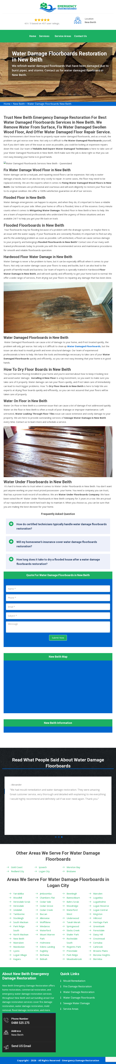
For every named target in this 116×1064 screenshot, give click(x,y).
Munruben (18, 942)
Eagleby (44, 950)
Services (44, 36)
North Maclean (20, 934)
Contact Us (80, 36)
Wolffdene (45, 922)
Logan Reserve (101, 905)
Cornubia (97, 942)
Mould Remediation (74, 980)
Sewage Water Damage (76, 1003)
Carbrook (98, 946)
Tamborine (19, 914)
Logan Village (20, 954)
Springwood (73, 926)
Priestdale (72, 950)
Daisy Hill (98, 934)
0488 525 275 (20, 1023)
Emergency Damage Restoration (80, 1060)
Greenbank (99, 926)
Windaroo (45, 926)
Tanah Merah (73, 922)
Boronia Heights (101, 954)
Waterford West (72, 912)
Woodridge (72, 905)
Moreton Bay (73, 867)
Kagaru (17, 959)
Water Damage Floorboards (79, 997)
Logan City (44, 871)
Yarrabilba (18, 893)
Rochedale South (72, 940)
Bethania (44, 954)
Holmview (45, 942)
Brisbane (71, 871)
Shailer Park (73, 934)
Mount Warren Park (47, 936)
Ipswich (43, 867)
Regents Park (74, 946)
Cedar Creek (46, 909)
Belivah (43, 959)
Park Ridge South (19, 928)
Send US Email (21, 1046)
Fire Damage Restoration (77, 986)
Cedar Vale (45, 901)
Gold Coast (17, 867)
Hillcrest (97, 918)
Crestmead (99, 938)
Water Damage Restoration (78, 992)
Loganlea (98, 897)
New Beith (19, 103)
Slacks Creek (73, 930)
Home (32, 36)
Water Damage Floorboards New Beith (49, 103)
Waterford (45, 930)
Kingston (97, 914)
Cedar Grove (46, 905)
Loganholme (99, 901)
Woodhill (17, 897)
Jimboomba (46, 893)
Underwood (73, 918)
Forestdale (99, 930)
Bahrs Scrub (73, 901)
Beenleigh (72, 893)
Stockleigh (18, 918)
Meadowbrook (74, 959)
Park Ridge (72, 954)
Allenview (45, 918)
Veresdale (18, 905)
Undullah (17, 909)
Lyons (16, 950)
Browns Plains (100, 950)
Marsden (97, 893)
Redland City (17, 871)
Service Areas (63, 36)
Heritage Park (100, 922)
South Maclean (20, 922)
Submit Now (58, 637)
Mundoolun (19, 946)
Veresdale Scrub (21, 901)
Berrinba (97, 959)
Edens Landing (47, 946)
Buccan (43, 914)
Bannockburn (73, 897)
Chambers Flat (47, 897)
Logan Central (100, 909)
